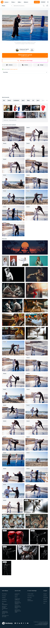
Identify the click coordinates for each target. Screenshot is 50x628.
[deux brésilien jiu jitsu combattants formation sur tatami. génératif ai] (13, 289)
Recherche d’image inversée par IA (5, 607)
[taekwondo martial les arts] (23, 260)
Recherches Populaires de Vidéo (17, 610)
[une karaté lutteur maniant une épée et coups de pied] (9, 552)
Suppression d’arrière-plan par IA (5, 612)
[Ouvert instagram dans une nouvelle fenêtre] (17, 622)
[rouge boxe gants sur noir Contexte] (15, 536)
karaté (9, 99)
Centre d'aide (30, 593)
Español (44, 595)
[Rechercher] (43, 5)
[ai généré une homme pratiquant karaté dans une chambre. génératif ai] (36, 305)
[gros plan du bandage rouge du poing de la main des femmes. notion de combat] (37, 289)
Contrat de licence (16, 594)
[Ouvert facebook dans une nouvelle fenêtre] (15, 622)
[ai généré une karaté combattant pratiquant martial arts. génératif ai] (13, 319)
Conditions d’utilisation (42, 622)
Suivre (32, 50)
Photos (13, 2)
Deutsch (44, 598)
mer (4, 99)
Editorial (26, 2)
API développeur (5, 603)
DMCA (15, 596)
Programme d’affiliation (17, 598)
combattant (16, 99)
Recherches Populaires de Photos (17, 606)
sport (23, 99)
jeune (38, 99)
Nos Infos (29, 597)
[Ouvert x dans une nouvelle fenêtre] (25, 622)
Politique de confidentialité (42, 623)
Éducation (4, 600)
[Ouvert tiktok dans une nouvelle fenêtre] (23, 622)
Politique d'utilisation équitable (40, 624)
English (44, 593)
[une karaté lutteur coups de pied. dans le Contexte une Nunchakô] (39, 536)
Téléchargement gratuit (25, 55)
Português (44, 597)
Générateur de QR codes (5, 615)
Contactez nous (30, 595)
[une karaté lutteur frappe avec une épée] (44, 552)
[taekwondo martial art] (5, 260)
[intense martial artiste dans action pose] (36, 273)
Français (44, 600)
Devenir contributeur (29, 599)
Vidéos (19, 2)
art (33, 99)
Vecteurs (6, 2)
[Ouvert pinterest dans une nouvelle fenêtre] (21, 622)
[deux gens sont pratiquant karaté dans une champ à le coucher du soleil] (25, 247)
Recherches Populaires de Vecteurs (17, 602)
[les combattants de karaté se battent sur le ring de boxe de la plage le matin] (13, 133)
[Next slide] (45, 99)
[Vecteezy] (2, 2)
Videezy (3, 597)
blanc (28, 99)
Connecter (43, 2)
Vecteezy (4, 595)
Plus (43, 602)
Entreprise (4, 598)
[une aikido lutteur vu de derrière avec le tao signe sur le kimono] (6, 567)
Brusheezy (4, 593)
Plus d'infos (5, 71)
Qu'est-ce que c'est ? (14, 69)
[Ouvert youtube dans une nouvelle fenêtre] (27, 622)
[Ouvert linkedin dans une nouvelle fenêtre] (19, 622)
